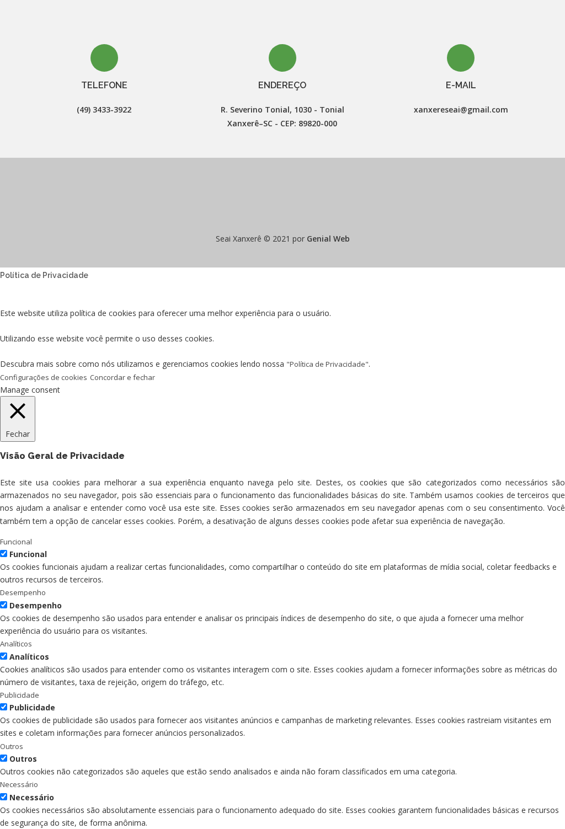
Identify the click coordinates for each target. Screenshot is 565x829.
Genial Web (328, 238)
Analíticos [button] (16, 644)
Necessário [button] (19, 784)
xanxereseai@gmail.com (461, 109)
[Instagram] (292, 211)
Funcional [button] (16, 542)
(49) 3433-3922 (104, 109)
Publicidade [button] (19, 695)
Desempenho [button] (23, 592)
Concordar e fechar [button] (122, 377)
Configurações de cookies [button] (43, 377)
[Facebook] (272, 211)
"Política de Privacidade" (327, 364)
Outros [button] (11, 746)
